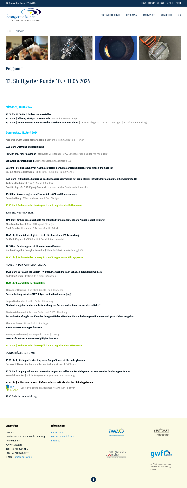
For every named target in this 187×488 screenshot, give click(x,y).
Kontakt (151, 3)
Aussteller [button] (166, 15)
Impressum (57, 432)
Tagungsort (149, 15)
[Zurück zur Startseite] (24, 15)
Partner (170, 3)
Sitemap (55, 440)
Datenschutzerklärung (62, 436)
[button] (179, 15)
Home (143, 3)
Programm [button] (131, 15)
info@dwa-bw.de (23, 457)
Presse (178, 3)
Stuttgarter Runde (110, 15)
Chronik (160, 3)
